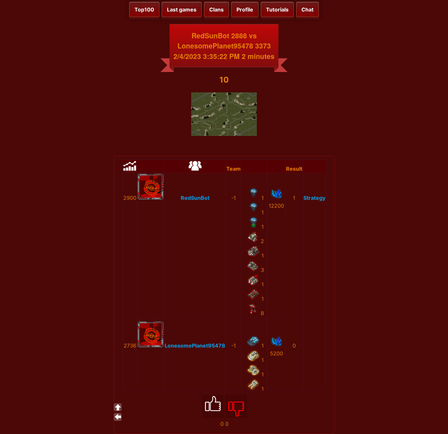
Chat (307, 9)
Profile (244, 9)
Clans (216, 9)
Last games (181, 9)
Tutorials (277, 9)
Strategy (314, 198)
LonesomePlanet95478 (195, 345)
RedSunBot (195, 198)
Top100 (144, 9)
